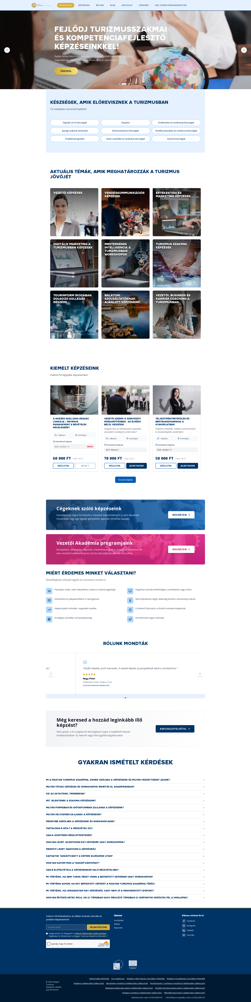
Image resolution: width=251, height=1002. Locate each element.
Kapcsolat (127, 5)
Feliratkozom (98, 927)
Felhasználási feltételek (99, 978)
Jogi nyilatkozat (118, 978)
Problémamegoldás (74, 138)
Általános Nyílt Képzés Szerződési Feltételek (146, 978)
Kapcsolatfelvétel (173, 728)
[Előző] (7, 50)
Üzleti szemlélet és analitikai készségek (125, 138)
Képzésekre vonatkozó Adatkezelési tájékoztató (127, 983)
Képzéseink (84, 5)
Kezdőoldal (65, 5)
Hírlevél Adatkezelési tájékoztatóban (91, 933)
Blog (112, 5)
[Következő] (244, 50)
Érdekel (66, 79)
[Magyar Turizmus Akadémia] (41, 5)
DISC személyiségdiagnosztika (171, 5)
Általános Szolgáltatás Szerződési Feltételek (186, 978)
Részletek (63, 465)
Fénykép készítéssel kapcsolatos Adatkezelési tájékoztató (180, 988)
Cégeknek (144, 5)
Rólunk (100, 5)
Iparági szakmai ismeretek (75, 130)
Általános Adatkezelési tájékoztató (89, 983)
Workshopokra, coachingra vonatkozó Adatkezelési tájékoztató (177, 983)
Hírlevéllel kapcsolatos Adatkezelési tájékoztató (184, 993)
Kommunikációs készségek (125, 130)
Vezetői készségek (176, 138)
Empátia (125, 122)
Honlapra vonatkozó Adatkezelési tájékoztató (142, 993)
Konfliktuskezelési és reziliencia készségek (176, 130)
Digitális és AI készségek (75, 122)
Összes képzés (125, 479)
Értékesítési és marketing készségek (176, 122)
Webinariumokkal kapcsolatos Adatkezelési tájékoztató (129, 988)
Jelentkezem (136, 465)
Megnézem (179, 514)
